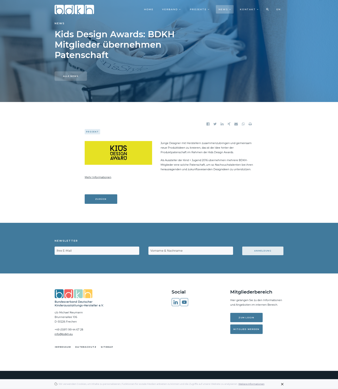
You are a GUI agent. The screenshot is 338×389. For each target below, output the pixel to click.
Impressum (63, 347)
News (223, 9)
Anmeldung (262, 251)
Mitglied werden (246, 329)
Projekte (199, 9)
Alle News (71, 76)
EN (278, 9)
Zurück (101, 199)
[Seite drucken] (250, 124)
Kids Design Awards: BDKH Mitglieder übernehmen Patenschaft (115, 44)
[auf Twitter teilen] (215, 124)
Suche (267, 9)
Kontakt (248, 9)
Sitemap (107, 347)
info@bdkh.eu (64, 334)
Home (148, 9)
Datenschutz (85, 347)
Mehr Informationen (98, 177)
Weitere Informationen (251, 383)
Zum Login (246, 317)
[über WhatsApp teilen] (243, 124)
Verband (170, 9)
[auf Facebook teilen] (208, 124)
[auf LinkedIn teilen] (222, 124)
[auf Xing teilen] (229, 124)
